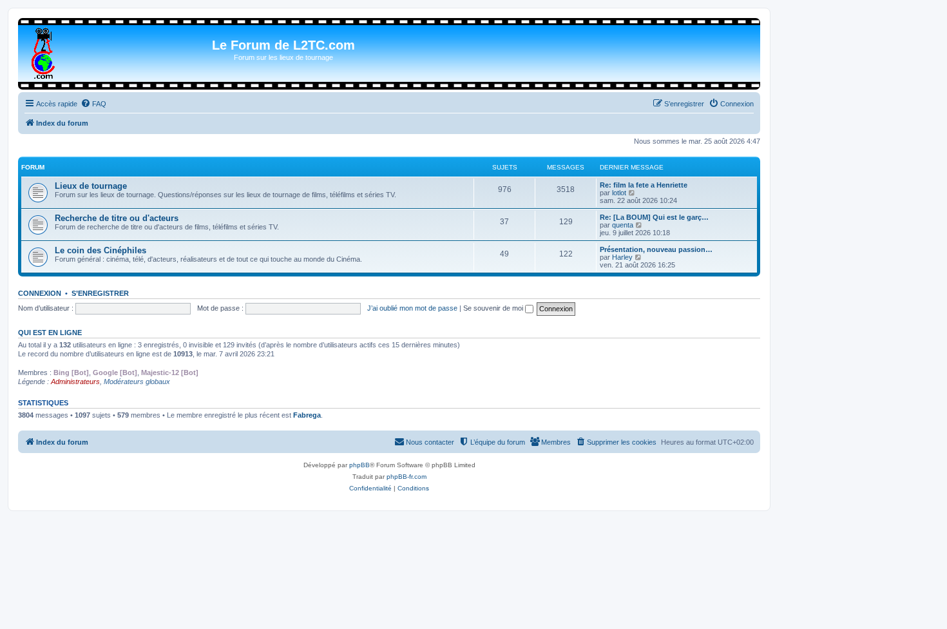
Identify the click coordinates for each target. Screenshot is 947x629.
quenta (622, 225)
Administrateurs (75, 381)
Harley (622, 257)
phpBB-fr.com (406, 476)
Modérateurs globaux (137, 381)
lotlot (619, 193)
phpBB (359, 465)
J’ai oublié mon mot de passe (412, 308)
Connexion (39, 293)
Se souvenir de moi (494, 308)
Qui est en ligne (50, 332)
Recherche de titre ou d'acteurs (116, 218)
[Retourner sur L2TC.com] (44, 51)
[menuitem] (93, 103)
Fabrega (307, 415)
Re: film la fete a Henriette (643, 185)
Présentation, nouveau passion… (656, 249)
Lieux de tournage (91, 186)
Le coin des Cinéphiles (100, 250)
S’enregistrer (100, 293)
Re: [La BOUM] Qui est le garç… (654, 217)
